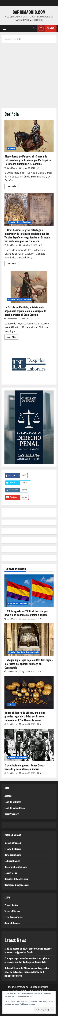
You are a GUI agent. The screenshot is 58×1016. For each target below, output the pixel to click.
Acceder (8, 796)
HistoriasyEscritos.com (15, 867)
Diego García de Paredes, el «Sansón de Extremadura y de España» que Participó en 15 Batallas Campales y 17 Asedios (29, 136)
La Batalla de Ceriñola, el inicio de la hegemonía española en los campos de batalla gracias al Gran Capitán (29, 287)
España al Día (10, 873)
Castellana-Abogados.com (16, 885)
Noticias (11, 705)
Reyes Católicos (24, 222)
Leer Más (12, 187)
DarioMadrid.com (29, 12)
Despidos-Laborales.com (16, 879)
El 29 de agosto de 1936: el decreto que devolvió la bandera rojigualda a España (26, 613)
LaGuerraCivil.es (12, 861)
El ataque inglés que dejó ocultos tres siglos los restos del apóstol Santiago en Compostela (28, 663)
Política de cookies (27, 1004)
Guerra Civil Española (17, 603)
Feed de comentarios (14, 808)
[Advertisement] (29, 75)
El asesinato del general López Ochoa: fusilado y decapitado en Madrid (24, 767)
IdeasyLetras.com (12, 843)
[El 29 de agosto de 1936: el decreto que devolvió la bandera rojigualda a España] (29, 590)
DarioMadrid (12, 168)
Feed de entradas (12, 802)
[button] (4, 28)
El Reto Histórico (12, 849)
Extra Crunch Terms (13, 917)
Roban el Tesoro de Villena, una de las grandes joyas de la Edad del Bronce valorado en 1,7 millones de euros (25, 716)
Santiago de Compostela (28, 652)
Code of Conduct (12, 923)
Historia (11, 148)
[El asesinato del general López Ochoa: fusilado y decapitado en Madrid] (29, 745)
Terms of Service (12, 911)
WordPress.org (11, 814)
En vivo (50, 28)
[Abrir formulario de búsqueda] (34, 28)
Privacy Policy (11, 905)
